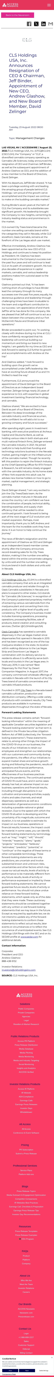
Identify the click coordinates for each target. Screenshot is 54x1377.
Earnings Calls (26, 1100)
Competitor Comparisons (26, 1199)
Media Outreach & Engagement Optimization (26, 1195)
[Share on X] (36, 24)
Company (26, 1263)
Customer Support (26, 1345)
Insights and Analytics (26, 1068)
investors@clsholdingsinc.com (19, 970)
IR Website (26, 1093)
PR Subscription (26, 1150)
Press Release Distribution (26, 1045)
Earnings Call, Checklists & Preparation (26, 1207)
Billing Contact (26, 1353)
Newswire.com (26, 1313)
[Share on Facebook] (29, 24)
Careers (26, 1292)
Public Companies (26, 1009)
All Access (26, 1129)
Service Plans (26, 1170)
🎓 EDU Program (26, 1239)
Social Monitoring (26, 1064)
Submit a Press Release (26, 1153)
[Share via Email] (50, 24)
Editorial (26, 1349)
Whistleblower (26, 1112)
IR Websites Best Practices (26, 1203)
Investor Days (26, 1108)
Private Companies (26, 1013)
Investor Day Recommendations (26, 1214)
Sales (26, 1341)
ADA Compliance (26, 1097)
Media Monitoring (26, 1056)
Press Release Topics (26, 1191)
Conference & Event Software (26, 1133)
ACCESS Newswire (26, 1309)
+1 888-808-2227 (26, 1337)
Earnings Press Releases (26, 1104)
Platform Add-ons (26, 1174)
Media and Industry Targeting (26, 1060)
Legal (26, 1020)
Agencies (26, 1016)
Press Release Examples (26, 1235)
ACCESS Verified (26, 1072)
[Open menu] (49, 5)
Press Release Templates (26, 1231)
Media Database (26, 1049)
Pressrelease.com (26, 1317)
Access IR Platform (26, 1089)
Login (26, 1333)
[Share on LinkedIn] (43, 24)
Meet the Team (26, 1284)
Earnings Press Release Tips (26, 1210)
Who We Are (26, 1280)
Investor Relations (26, 1288)
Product (26, 1256)
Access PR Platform (26, 1041)
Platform (26, 1260)
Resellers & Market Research (26, 1024)
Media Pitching (26, 1053)
